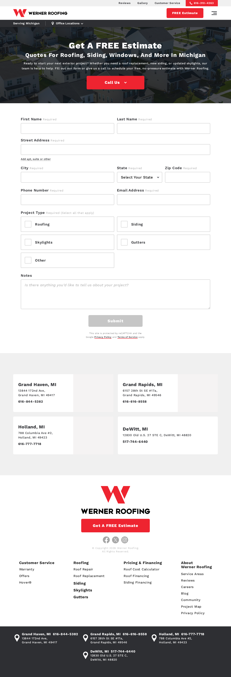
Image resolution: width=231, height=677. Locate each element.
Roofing (81, 563)
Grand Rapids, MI (143, 384)
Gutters (80, 597)
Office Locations (68, 23)
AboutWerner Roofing (196, 565)
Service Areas (192, 574)
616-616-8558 (135, 401)
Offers (24, 576)
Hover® (25, 582)
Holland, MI (31, 426)
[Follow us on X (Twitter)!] (115, 540)
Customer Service (167, 3)
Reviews (124, 3)
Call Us (112, 82)
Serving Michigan (26, 23)
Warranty (26, 569)
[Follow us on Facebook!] (106, 540)
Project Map (191, 606)
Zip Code (173, 168)
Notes (26, 275)
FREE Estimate (185, 13)
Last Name (127, 119)
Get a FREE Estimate (115, 525)
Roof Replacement (89, 576)
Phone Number (35, 190)
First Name (31, 119)
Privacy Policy (103, 337)
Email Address (130, 190)
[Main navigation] (214, 13)
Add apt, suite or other (36, 159)
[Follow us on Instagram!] (124, 540)
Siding (79, 583)
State (122, 168)
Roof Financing (136, 576)
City (25, 168)
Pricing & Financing (143, 563)
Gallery (142, 3)
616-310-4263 (204, 3)
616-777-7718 (29, 444)
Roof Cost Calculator (141, 569)
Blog (185, 593)
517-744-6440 (135, 442)
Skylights (82, 590)
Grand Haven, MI (37, 384)
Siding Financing (138, 582)
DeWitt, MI (135, 428)
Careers (187, 587)
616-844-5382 (30, 401)
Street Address (35, 140)
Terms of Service (127, 337)
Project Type (33, 212)
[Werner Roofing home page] (40, 13)
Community (191, 600)
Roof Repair (83, 569)
